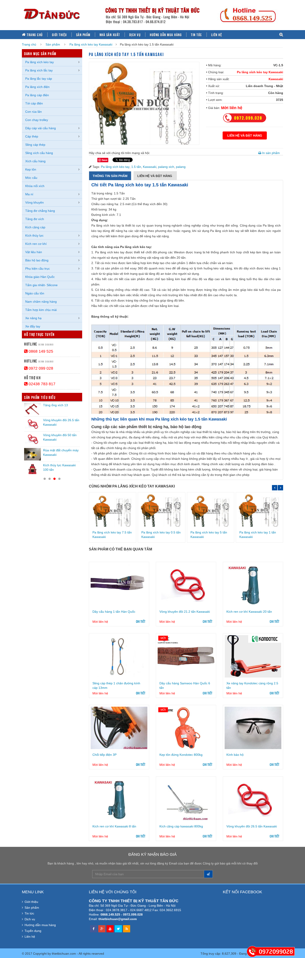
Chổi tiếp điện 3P (104, 754)
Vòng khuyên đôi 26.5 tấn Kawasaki (251, 826)
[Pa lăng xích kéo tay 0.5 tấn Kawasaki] (161, 510)
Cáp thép (31, 136)
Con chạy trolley (36, 120)
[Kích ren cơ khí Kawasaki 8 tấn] (119, 799)
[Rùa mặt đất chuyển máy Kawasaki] (32, 454)
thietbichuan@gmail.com (117, 919)
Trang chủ (34, 34)
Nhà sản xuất (110, 34)
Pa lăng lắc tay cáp (38, 78)
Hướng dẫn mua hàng (166, 34)
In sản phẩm (270, 153)
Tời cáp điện (34, 103)
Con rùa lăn (33, 111)
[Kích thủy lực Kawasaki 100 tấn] (32, 469)
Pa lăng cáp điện (37, 95)
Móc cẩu (31, 177)
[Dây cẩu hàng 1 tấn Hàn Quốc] (119, 585)
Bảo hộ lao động (36, 260)
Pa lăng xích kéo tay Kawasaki (90, 44)
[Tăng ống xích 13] (32, 409)
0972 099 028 (40, 368)
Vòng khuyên (34, 202)
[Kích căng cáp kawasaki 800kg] (186, 799)
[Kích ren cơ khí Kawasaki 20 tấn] (253, 585)
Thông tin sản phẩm (110, 176)
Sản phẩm (83, 34)
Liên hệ (216, 34)
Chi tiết (141, 621)
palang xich (166, 167)
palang (181, 167)
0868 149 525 (40, 351)
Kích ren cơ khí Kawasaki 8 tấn (114, 826)
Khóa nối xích (34, 186)
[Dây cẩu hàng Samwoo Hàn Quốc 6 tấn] (186, 656)
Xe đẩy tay (32, 326)
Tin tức (196, 34)
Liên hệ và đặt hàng (155, 176)
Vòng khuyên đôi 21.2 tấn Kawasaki (184, 611)
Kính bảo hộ (235, 754)
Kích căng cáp (35, 227)
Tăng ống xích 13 (55, 405)
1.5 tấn (136, 167)
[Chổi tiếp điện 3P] (119, 728)
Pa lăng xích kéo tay (115, 167)
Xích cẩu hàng (35, 161)
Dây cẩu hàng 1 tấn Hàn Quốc (113, 611)
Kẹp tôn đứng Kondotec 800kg (181, 754)
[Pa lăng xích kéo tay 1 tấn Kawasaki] (259, 510)
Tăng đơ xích (34, 219)
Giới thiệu (59, 34)
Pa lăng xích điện (37, 87)
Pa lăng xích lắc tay (39, 70)
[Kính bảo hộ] (253, 728)
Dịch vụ (135, 34)
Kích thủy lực (34, 235)
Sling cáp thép (35, 144)
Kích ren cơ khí (36, 244)
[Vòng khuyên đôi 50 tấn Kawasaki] (32, 439)
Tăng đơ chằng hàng (40, 210)
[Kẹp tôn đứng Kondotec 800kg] (186, 728)
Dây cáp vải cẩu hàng (40, 128)
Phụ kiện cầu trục (37, 268)
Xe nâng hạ (33, 318)
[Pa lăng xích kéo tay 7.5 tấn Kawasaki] (112, 510)
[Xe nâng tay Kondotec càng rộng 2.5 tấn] (253, 656)
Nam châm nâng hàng (41, 301)
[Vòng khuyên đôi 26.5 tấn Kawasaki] (253, 799)
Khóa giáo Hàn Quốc (40, 277)
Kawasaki (276, 79)
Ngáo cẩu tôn (34, 293)
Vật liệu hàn (33, 252)
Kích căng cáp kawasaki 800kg (181, 826)
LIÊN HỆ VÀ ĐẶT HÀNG (244, 135)
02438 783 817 (41, 384)
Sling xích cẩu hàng (39, 153)
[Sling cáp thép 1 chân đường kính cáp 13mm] (119, 656)
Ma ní (29, 194)
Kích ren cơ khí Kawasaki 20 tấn (249, 611)
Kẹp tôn (30, 169)
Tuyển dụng (33, 931)
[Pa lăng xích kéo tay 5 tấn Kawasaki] (210, 510)
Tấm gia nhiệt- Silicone (41, 285)
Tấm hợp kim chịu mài (41, 310)
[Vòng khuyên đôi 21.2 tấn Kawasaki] (186, 585)
